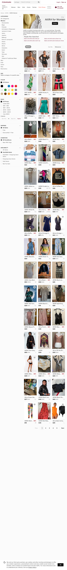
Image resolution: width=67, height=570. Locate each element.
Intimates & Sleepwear (8, 29)
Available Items (7, 152)
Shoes (3, 41)
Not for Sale (6, 164)
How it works (49, 7)
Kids (23, 7)
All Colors (6, 82)
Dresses (4, 27)
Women (13, 7)
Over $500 (6, 114)
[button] (17, 2)
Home (28, 7)
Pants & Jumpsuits (7, 39)
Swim (3, 50)
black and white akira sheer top (52, 38)
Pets (2, 66)
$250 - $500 (7, 112)
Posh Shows (42, 7)
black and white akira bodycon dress (54, 40)
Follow (55, 23)
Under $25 (6, 103)
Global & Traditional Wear (9, 58)
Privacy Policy (32, 567)
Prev (36, 428)
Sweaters (4, 48)
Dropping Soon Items (9, 159)
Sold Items (6, 161)
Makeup (4, 37)
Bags (3, 25)
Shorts (3, 43)
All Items (5, 128)
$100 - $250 (7, 110)
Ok (60, 565)
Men (19, 7)
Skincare (4, 54)
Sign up (63, 2)
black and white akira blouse (31, 38)
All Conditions (7, 140)
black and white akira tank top (32, 40)
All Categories (5, 18)
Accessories (5, 23)
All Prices (6, 101)
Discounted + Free (8, 132)
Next (62, 428)
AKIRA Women (13, 13)
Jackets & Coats (6, 31)
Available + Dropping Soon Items (10, 155)
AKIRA (6, 13)
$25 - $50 (6, 105)
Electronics (4, 69)
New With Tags (7, 142)
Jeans (3, 33)
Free (4, 130)
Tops (3, 52)
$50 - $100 (6, 108)
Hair (3, 56)
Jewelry (4, 35)
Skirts (3, 46)
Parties (34, 7)
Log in (58, 2)
